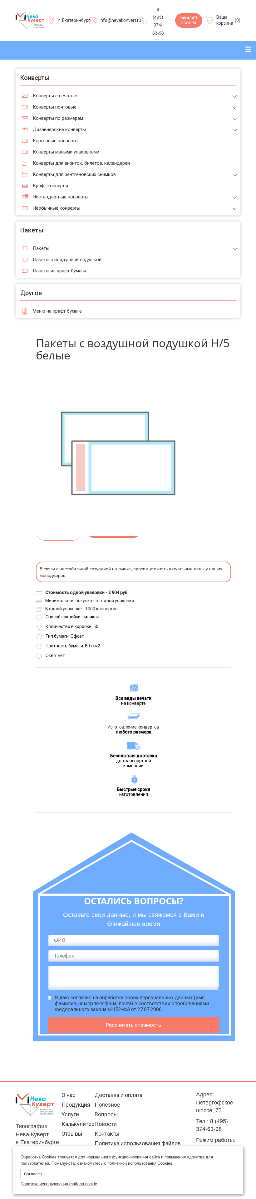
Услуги (70, 1114)
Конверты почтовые (54, 107)
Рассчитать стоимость (133, 1025)
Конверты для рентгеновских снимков (74, 174)
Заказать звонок (188, 21)
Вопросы (106, 1114)
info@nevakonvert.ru (120, 20)
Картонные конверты (55, 141)
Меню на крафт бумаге (57, 311)
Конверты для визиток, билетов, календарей (81, 163)
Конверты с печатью (55, 96)
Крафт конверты (50, 185)
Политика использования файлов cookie (59, 1184)
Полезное (107, 1104)
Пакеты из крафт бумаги (59, 271)
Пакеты (41, 248)
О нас (69, 1095)
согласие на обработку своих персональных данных (132, 998)
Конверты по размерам (58, 118)
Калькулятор (78, 1124)
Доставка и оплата (118, 1095)
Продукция (76, 1104)
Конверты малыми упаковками (66, 152)
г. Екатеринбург (74, 20)
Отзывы (72, 1133)
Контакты (107, 1133)
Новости (106, 1124)
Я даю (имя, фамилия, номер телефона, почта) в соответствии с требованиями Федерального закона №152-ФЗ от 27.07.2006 (132, 1003)
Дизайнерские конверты (59, 129)
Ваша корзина (224, 20)
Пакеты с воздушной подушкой (67, 259)
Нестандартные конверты (60, 197)
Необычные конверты (56, 208)
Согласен (33, 1174)
